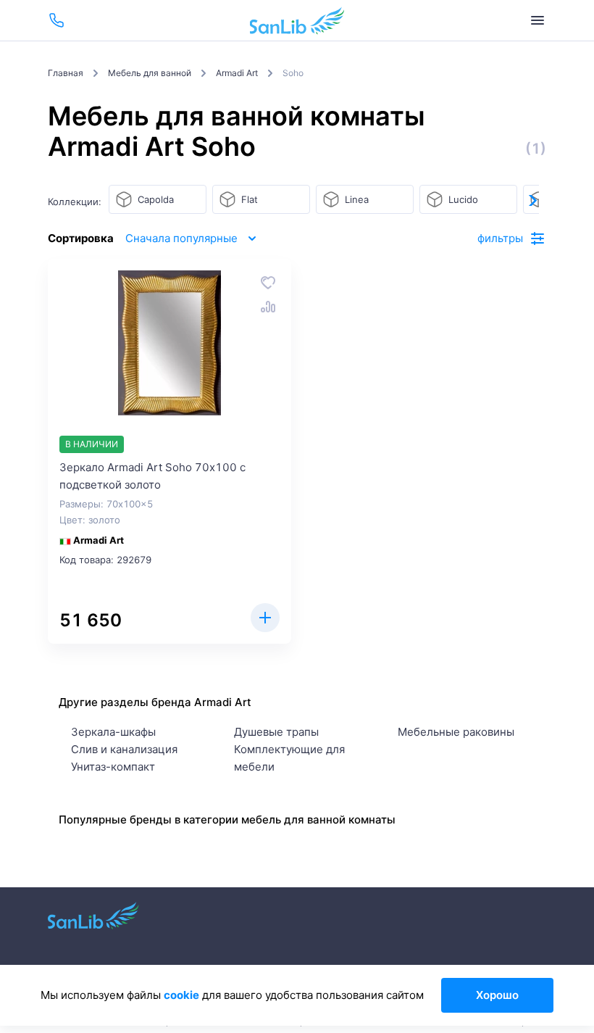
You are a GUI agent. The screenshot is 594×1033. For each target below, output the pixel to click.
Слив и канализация (124, 749)
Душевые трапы (276, 732)
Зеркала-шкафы (113, 732)
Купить (265, 617)
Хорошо (497, 995)
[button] (531, 200)
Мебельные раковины (456, 732)
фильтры (500, 238)
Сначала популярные (181, 238)
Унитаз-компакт (113, 766)
